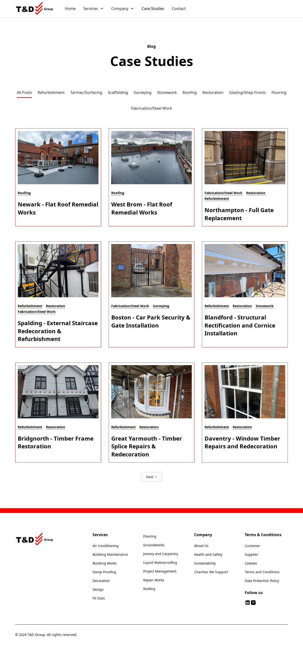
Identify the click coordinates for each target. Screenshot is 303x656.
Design (98, 589)
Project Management (159, 571)
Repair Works (153, 580)
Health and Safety (208, 554)
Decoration (101, 580)
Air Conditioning (106, 545)
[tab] (24, 93)
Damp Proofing (104, 572)
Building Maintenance (110, 554)
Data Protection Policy (262, 580)
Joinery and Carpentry (160, 553)
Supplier (251, 554)
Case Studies (153, 8)
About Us (201, 545)
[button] (93, 8)
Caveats (251, 563)
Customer (252, 545)
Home (70, 8)
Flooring (149, 536)
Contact (179, 8)
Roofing (149, 588)
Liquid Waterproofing (160, 562)
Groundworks (154, 545)
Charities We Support (211, 572)
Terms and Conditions (262, 572)
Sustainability (205, 563)
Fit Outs (99, 598)
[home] (35, 8)
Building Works (105, 563)
